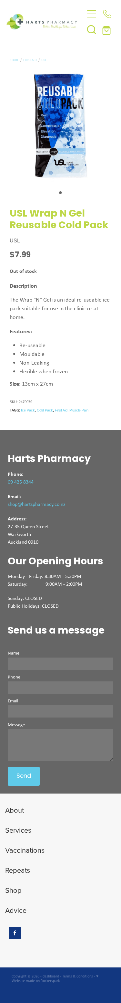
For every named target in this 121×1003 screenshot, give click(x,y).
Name (13, 653)
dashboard (51, 976)
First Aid (30, 60)
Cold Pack (45, 410)
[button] (91, 29)
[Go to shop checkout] (107, 29)
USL (44, 60)
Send (23, 776)
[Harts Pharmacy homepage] (45, 21)
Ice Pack (28, 410)
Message (16, 724)
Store (14, 60)
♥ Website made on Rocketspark (55, 978)
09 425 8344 (21, 481)
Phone (14, 677)
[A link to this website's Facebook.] (15, 933)
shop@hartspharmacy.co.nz (36, 504)
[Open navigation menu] (91, 14)
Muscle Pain (78, 410)
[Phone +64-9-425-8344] (107, 14)
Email (13, 701)
